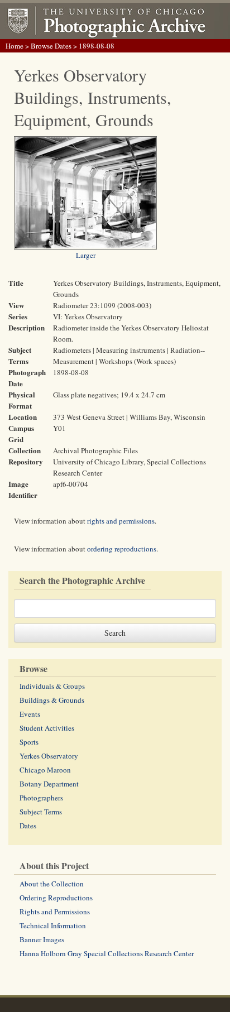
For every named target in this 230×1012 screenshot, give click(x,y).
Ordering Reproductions (56, 898)
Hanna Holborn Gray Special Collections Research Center (107, 953)
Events (30, 714)
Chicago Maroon (45, 770)
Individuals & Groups (52, 686)
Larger (85, 255)
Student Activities (47, 728)
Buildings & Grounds (52, 700)
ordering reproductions (121, 549)
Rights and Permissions (55, 912)
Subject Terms (41, 812)
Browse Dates (51, 46)
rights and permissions (121, 521)
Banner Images (42, 939)
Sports (29, 742)
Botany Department (49, 784)
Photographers (41, 798)
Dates (28, 826)
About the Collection (52, 884)
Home (14, 46)
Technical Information (53, 925)
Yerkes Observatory (49, 756)
